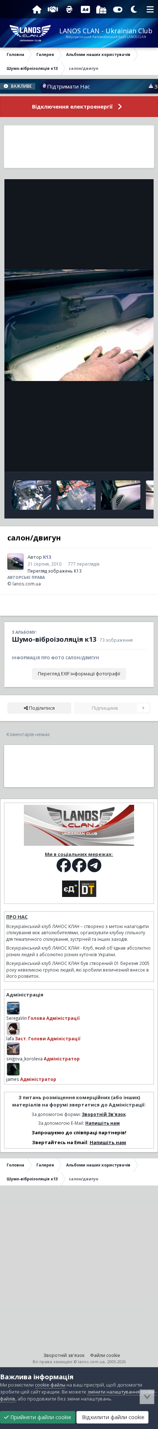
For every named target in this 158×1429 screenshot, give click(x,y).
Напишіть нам (102, 1123)
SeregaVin (16, 1018)
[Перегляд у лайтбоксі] (79, 325)
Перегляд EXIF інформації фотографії (79, 674)
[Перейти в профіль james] (13, 1069)
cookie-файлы (50, 1385)
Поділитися (41, 708)
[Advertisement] (79, 146)
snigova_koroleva (24, 1059)
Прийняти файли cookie (40, 1417)
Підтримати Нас (54, 86)
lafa (10, 1038)
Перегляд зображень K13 (55, 571)
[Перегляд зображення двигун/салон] (31, 495)
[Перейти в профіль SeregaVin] (13, 1008)
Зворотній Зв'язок (104, 1114)
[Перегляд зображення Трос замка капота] (76, 495)
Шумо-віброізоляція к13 (54, 639)
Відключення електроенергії (72, 106)
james (12, 1079)
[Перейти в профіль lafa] (13, 1028)
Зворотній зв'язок (64, 1355)
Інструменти (122, 458)
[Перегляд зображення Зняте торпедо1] (120, 495)
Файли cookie (105, 1355)
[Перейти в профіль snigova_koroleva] (13, 1048)
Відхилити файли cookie (112, 1417)
